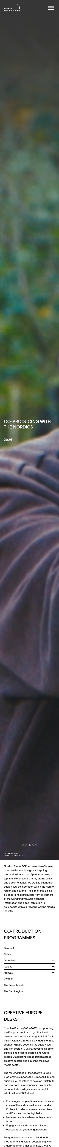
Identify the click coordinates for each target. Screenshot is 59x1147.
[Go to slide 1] (23, 845)
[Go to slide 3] (30, 845)
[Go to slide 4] (33, 845)
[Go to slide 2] (26, 845)
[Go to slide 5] (36, 845)
